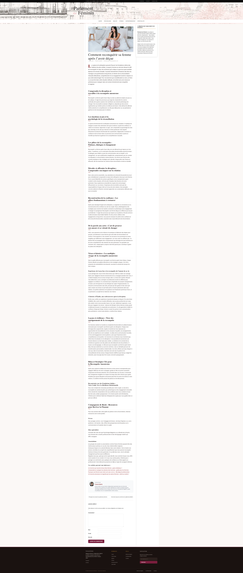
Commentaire (91, 512)
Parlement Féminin (83, 10)
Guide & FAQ (154, 1)
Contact (148, 1)
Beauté (115, 21)
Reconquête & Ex (114, 60)
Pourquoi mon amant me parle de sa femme (98, 497)
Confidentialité (128, 556)
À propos (142, 1)
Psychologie (107, 21)
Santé (100, 21)
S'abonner (143, 562)
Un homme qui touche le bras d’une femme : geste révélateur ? (105, 468)
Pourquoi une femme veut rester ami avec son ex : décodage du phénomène (108, 472)
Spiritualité (141, 21)
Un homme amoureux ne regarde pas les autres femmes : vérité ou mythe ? (108, 474)
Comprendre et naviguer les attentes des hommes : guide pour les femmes (108, 470)
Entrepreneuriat (130, 21)
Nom (89, 529)
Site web (90, 537)
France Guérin (98, 60)
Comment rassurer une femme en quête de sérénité (122, 497)
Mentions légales (129, 554)
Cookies (127, 558)
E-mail (89, 533)
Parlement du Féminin (89, 551)
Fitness (121, 21)
